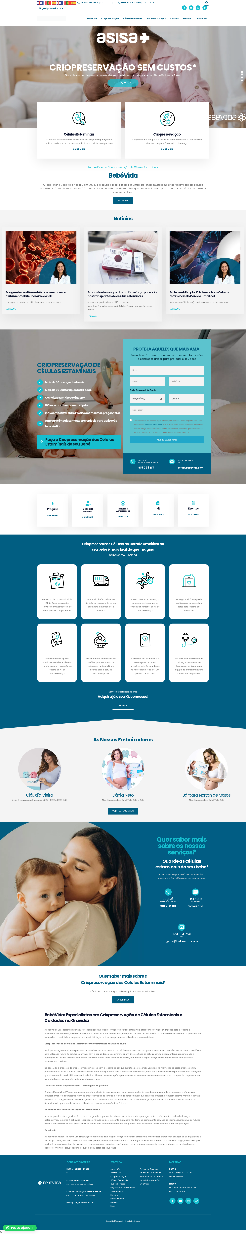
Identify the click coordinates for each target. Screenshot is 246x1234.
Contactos (201, 18)
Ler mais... (11, 308)
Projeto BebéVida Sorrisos (122, 1187)
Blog (112, 1206)
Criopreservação (110, 18)
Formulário (195, 906)
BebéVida (92, 18)
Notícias (174, 18)
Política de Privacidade (150, 1173)
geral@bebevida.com (190, 467)
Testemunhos (116, 1191)
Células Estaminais (132, 18)
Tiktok (196, 1201)
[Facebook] (184, 7)
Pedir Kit (123, 200)
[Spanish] (54, 3)
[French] (44, 3)
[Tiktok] (204, 7)
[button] (20, 1228)
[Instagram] (198, 7)
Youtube (180, 1201)
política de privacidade (153, 425)
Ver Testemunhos (123, 811)
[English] (39, 3)
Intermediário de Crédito (151, 1176)
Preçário (114, 1195)
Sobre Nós (115, 1169)
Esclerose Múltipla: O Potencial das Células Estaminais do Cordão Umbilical (199, 294)
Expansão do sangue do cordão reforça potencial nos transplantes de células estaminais (122, 294)
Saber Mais (123, 999)
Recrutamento (117, 1198)
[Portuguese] (49, 3)
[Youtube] (191, 7)
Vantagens (115, 1173)
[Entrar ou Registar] (206, 3)
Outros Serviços (117, 1184)
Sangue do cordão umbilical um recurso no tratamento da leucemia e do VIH (36, 294)
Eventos (187, 18)
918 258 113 (146, 468)
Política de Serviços (149, 1169)
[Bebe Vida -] (51, 18)
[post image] (41, 257)
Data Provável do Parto (143, 390)
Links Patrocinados (132, 1221)
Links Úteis (144, 1184)
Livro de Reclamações (150, 1180)
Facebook (172, 1201)
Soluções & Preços (156, 18)
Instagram (188, 1201)
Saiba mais (79, 149)
